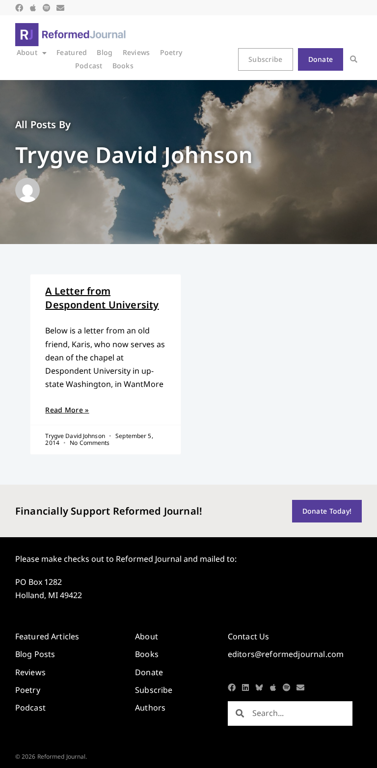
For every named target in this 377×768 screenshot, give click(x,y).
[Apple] (33, 8)
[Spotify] (47, 8)
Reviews (136, 52)
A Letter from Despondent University (102, 297)
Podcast (89, 65)
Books (123, 65)
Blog (104, 52)
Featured (71, 52)
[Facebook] (19, 8)
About (27, 52)
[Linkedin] (245, 687)
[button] (354, 59)
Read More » (67, 409)
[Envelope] (60, 8)
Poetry (171, 52)
